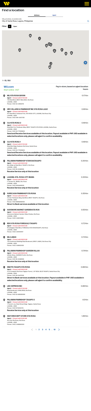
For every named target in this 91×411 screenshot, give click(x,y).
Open (15, 26)
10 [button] (54, 330)
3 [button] (42, 330)
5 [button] (49, 330)
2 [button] (39, 330)
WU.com (9, 86)
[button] (58, 329)
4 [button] (45, 330)
